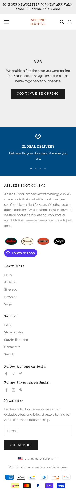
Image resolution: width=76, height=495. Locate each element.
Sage (7, 304)
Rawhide (10, 297)
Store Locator (13, 332)
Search (9, 354)
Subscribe (21, 445)
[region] (38, 147)
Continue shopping (38, 93)
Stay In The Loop (16, 340)
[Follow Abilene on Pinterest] (21, 374)
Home (8, 275)
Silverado (10, 289)
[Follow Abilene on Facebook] (6, 374)
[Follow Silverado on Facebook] (6, 390)
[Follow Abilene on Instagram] (13, 374)
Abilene (9, 282)
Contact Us (12, 347)
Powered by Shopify (53, 467)
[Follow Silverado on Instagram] (13, 390)
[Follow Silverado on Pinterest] (21, 390)
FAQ (7, 325)
